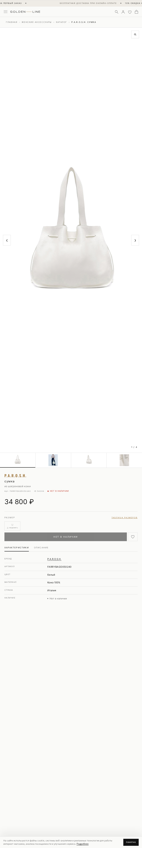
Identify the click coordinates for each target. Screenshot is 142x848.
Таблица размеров (124, 517)
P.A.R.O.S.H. (54, 559)
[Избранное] (129, 11)
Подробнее (83, 843)
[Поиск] (116, 11)
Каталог (61, 22)
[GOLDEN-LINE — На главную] (25, 11)
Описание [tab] (41, 547)
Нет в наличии (65, 536)
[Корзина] (136, 11)
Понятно (131, 842)
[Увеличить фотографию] (135, 34)
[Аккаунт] (123, 11)
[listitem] (18, 460)
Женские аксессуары (37, 22)
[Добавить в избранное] (133, 536)
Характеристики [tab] (16, 547)
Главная (11, 22)
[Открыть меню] (5, 12)
